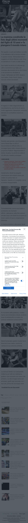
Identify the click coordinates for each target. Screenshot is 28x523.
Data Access (14, 293)
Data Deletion (5, 293)
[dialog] (14, 262)
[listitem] (14, 258)
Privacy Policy (22, 293)
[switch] (22, 261)
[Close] (24, 229)
